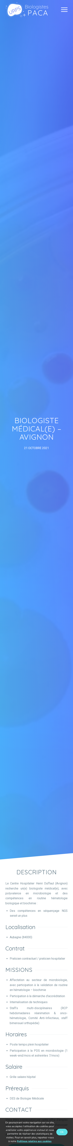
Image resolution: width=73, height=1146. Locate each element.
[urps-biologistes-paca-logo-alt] (30, 9)
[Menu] (62, 9)
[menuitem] (62, 9)
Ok (62, 1131)
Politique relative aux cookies (34, 1141)
